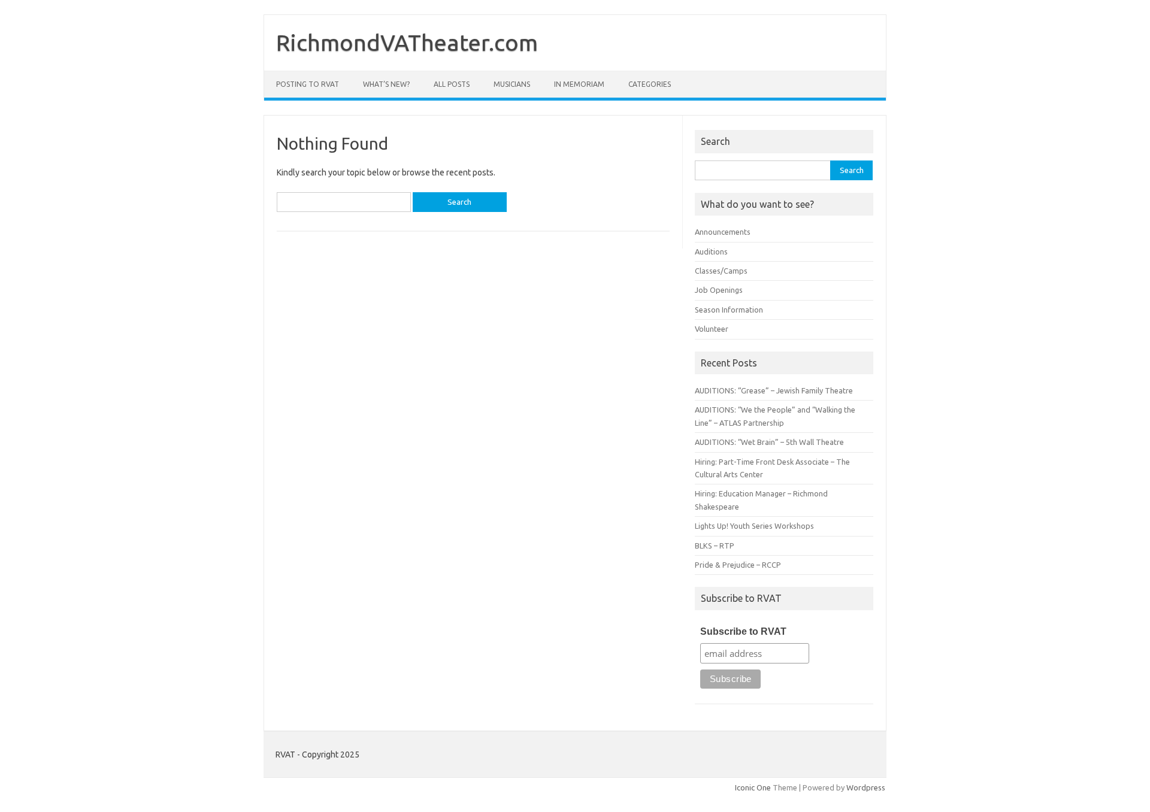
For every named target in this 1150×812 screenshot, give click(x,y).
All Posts (452, 84)
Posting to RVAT (307, 84)
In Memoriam (579, 84)
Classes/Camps (721, 270)
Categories (649, 84)
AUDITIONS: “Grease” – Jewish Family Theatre (774, 390)
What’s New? (386, 84)
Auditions (711, 251)
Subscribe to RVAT (743, 631)
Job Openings (719, 290)
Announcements (722, 232)
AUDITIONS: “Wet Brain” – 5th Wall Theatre (769, 442)
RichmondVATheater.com (407, 42)
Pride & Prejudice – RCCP (738, 564)
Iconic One (753, 787)
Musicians (512, 84)
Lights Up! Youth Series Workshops (754, 526)
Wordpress (865, 787)
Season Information (729, 309)
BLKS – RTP (714, 545)
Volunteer (711, 329)
